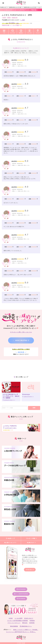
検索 (34, 407)
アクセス (38, 32)
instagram (21, 589)
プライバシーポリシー (14, 623)
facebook (21, 598)
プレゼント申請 (31, 538)
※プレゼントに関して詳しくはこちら (21, 332)
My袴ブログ (30, 542)
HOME (11, 618)
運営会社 (24, 623)
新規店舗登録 (14, 626)
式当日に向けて (28, 618)
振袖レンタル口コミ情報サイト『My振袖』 (25, 629)
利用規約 (32, 620)
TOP (4, 32)
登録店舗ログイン (26, 626)
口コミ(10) (12, 32)
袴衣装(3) (21, 32)
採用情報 (31, 623)
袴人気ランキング (9, 542)
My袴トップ (11, 538)
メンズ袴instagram (21, 594)
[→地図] (22, 20)
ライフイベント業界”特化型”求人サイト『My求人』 (21, 632)
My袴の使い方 (30, 569)
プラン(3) (29, 32)
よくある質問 (18, 618)
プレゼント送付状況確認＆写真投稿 (17, 620)
